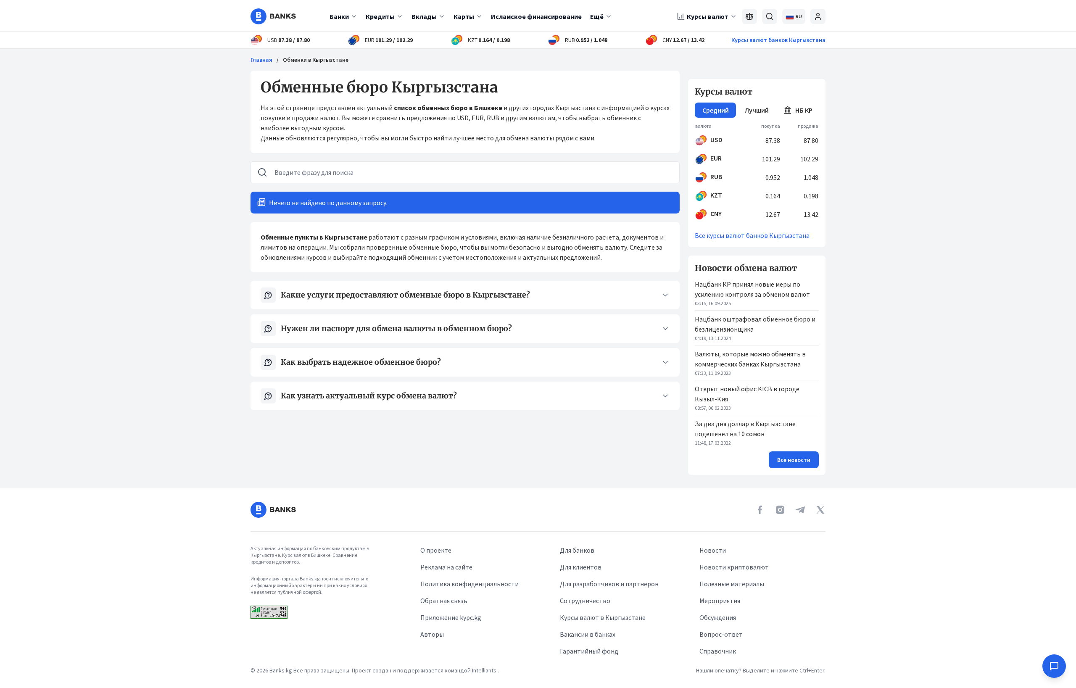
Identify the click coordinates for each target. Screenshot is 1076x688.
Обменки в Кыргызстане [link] (315, 59)
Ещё (597, 16)
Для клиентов (580, 567)
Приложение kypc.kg (450, 617)
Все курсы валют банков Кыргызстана (752, 235)
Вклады (424, 16)
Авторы (432, 634)
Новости (712, 550)
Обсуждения (717, 617)
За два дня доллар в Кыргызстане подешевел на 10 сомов (745, 428)
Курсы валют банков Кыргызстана (778, 40)
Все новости (793, 460)
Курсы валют (707, 16)
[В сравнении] (749, 16)
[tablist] (757, 110)
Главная (261, 59)
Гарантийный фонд (589, 651)
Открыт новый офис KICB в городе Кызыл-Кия (747, 394)
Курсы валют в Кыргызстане (603, 617)
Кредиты (380, 16)
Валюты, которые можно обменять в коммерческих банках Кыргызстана (750, 359)
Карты (464, 16)
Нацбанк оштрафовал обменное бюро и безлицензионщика (755, 324)
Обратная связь (443, 600)
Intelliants (485, 670)
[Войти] (817, 16)
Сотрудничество (585, 600)
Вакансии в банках (587, 634)
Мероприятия (719, 600)
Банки (339, 16)
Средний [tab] (715, 110)
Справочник (717, 651)
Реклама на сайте (446, 567)
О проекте (435, 550)
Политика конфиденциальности (469, 584)
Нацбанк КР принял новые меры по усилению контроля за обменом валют (752, 289)
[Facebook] (760, 510)
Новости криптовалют (734, 567)
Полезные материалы (731, 584)
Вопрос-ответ (721, 634)
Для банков (577, 550)
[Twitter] (820, 510)
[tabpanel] (757, 172)
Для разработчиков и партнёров (609, 584)
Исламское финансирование (536, 16)
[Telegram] (800, 510)
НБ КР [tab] (803, 110)
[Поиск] (769, 16)
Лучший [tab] (757, 110)
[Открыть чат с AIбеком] (1054, 666)
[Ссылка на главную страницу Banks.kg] (273, 16)
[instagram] (780, 510)
